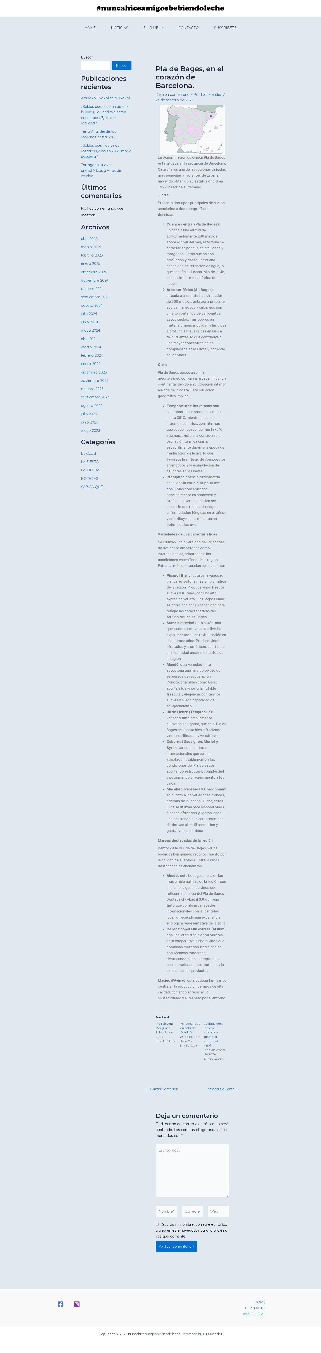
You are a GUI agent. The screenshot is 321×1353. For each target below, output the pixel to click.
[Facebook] (60, 1304)
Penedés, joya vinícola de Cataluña (190, 1028)
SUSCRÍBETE (225, 27)
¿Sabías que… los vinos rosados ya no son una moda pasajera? (106, 151)
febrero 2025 (92, 255)
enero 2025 (90, 263)
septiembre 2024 (95, 296)
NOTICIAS (119, 27)
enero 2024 (90, 363)
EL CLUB (151, 27)
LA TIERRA (90, 470)
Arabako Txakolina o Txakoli (106, 98)
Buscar (87, 57)
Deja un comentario (173, 94)
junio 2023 (89, 422)
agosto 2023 (91, 405)
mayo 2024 (90, 330)
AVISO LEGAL (254, 1314)
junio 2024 (89, 322)
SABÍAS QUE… (93, 486)
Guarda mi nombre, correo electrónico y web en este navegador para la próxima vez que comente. (191, 1230)
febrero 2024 (92, 355)
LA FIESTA (90, 461)
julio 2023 (89, 413)
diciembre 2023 (94, 372)
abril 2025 (89, 238)
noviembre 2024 (94, 280)
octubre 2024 (92, 288)
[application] (161, 27)
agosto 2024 (91, 305)
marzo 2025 (91, 246)
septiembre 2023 (95, 397)
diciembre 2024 (94, 272)
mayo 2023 (90, 430)
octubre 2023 (92, 388)
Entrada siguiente (222, 1089)
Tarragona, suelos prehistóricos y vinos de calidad (101, 170)
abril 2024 (89, 338)
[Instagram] (77, 1304)
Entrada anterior (161, 1089)
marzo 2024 (91, 347)
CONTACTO (188, 27)
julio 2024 (89, 313)
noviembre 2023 (94, 380)
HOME (90, 27)
